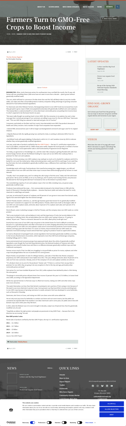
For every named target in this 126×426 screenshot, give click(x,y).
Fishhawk (44, 87)
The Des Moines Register (14, 57)
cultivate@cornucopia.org (102, 397)
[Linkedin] (107, 386)
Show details (89, 422)
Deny (112, 414)
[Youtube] (112, 386)
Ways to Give (88, 7)
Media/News (22, 342)
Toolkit (62, 385)
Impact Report (64, 381)
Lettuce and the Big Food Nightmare (33, 377)
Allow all (112, 403)
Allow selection (112, 409)
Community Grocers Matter (69, 395)
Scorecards (54, 7)
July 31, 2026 (23, 387)
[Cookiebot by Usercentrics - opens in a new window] (11, 422)
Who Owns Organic (71, 7)
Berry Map (95, 130)
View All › (50, 368)
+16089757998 (102, 399)
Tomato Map (110, 130)
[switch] (49, 422)
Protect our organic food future (31, 390)
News (99, 7)
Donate (109, 7)
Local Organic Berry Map (68, 399)
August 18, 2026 (24, 374)
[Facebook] (93, 386)
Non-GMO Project (43, 144)
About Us (41, 7)
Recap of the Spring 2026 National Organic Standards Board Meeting (107, 88)
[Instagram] (97, 386)
